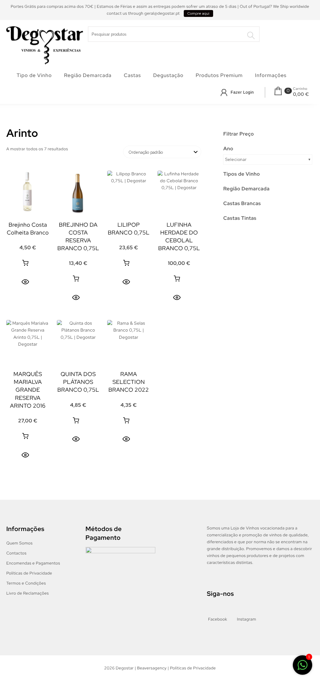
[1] (303, 666)
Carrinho (300, 89)
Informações (271, 75)
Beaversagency (152, 668)
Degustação (168, 75)
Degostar (125, 668)
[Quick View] (25, 282)
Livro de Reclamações (27, 593)
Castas (132, 75)
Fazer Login (242, 92)
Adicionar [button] (25, 263)
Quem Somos (19, 543)
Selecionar (236, 159)
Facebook (217, 619)
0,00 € (301, 94)
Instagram (246, 619)
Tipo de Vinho (34, 75)
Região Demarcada (88, 75)
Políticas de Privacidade (29, 573)
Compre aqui (198, 13)
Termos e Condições (26, 583)
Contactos (16, 553)
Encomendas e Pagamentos (33, 563)
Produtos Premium (219, 75)
